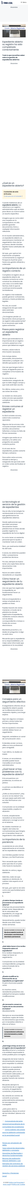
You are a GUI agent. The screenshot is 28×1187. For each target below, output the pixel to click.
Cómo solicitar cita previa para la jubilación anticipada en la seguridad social (13, 1132)
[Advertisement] (14, 14)
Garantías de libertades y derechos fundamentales (12, 1154)
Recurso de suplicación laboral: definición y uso (11, 1159)
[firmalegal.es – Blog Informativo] (7, 2)
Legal (4, 1176)
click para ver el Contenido (13, 196)
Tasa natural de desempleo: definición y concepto (13, 1149)
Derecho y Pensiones (10, 1173)
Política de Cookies (18, 1184)
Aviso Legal (7, 1184)
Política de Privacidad (16, 1182)
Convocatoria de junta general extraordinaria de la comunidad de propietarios (13, 1124)
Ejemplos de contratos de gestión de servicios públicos (13, 1165)
